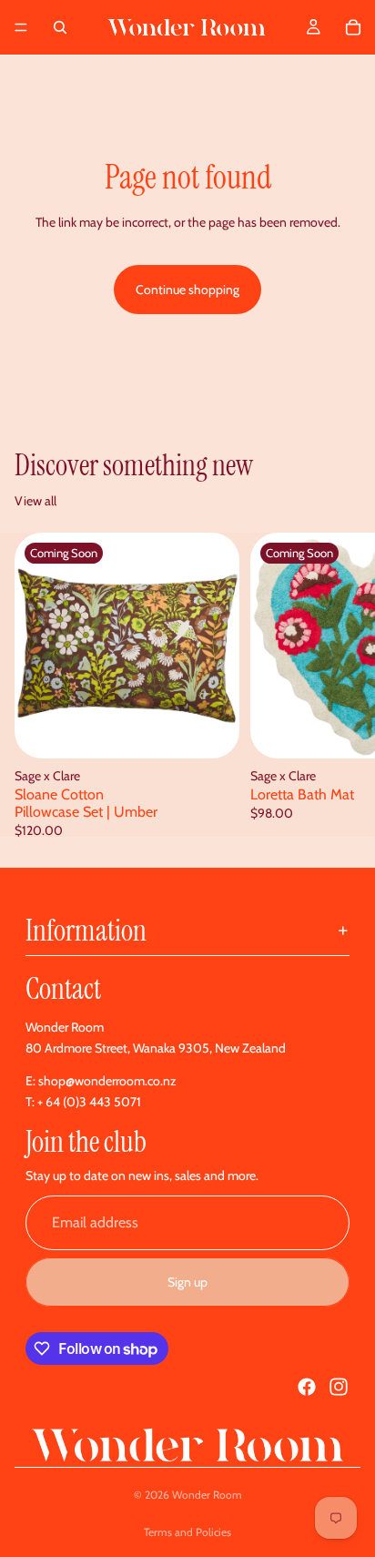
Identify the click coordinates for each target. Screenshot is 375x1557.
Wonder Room (207, 1494)
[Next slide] (340, 685)
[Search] (60, 27)
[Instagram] (339, 1387)
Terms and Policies (187, 1532)
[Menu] (21, 27)
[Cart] (353, 27)
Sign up (187, 1282)
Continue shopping (187, 289)
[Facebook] (307, 1387)
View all (35, 501)
